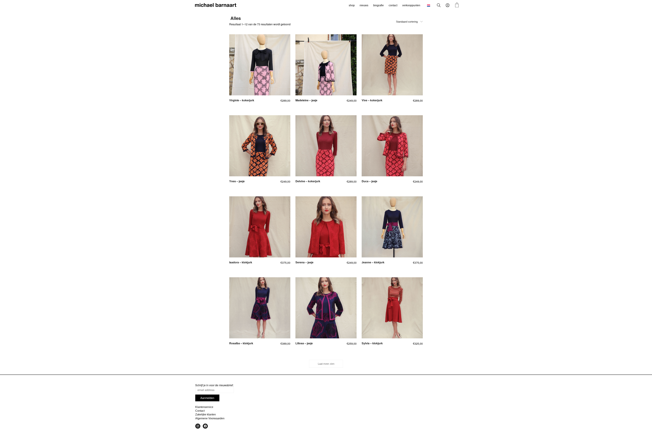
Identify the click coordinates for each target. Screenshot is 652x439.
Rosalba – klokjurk (241, 343)
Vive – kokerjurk (372, 100)
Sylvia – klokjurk (372, 343)
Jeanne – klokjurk (373, 262)
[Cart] (457, 5)
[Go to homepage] (215, 5)
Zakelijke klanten (205, 414)
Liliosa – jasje (304, 343)
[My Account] (447, 5)
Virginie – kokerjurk (241, 100)
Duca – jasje (369, 181)
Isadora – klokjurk (240, 262)
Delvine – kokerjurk (307, 181)
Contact (200, 410)
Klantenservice (204, 407)
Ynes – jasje (237, 181)
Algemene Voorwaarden (209, 418)
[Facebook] (205, 426)
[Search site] (439, 5)
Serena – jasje (304, 262)
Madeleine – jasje (306, 100)
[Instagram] (197, 426)
